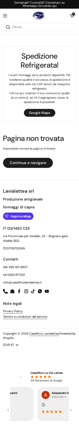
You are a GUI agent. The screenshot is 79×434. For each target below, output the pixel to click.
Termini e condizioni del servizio (25, 317)
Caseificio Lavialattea (44, 334)
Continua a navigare (28, 162)
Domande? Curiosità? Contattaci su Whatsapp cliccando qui (39, 4)
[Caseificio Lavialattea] (39, 16)
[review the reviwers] (41, 405)
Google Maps (39, 113)
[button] (72, 16)
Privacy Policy (13, 311)
